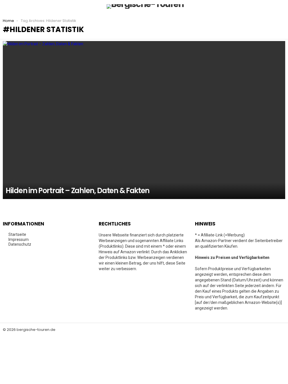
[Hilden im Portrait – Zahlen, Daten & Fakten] (144, 120)
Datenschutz (19, 244)
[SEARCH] (281, 6)
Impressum (18, 239)
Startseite (17, 234)
